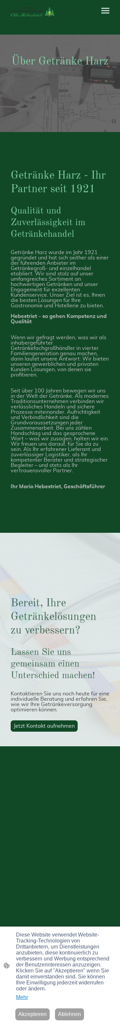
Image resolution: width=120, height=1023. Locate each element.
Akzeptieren (32, 1014)
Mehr (22, 997)
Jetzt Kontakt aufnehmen (44, 726)
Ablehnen (69, 1014)
